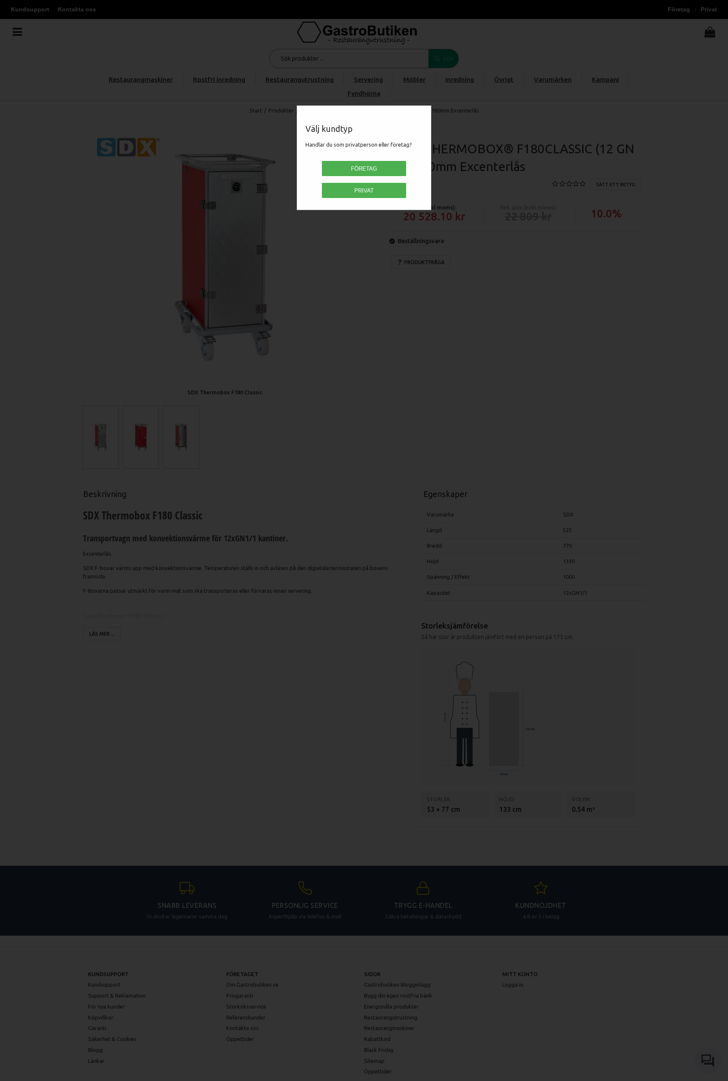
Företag (364, 169)
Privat (364, 190)
